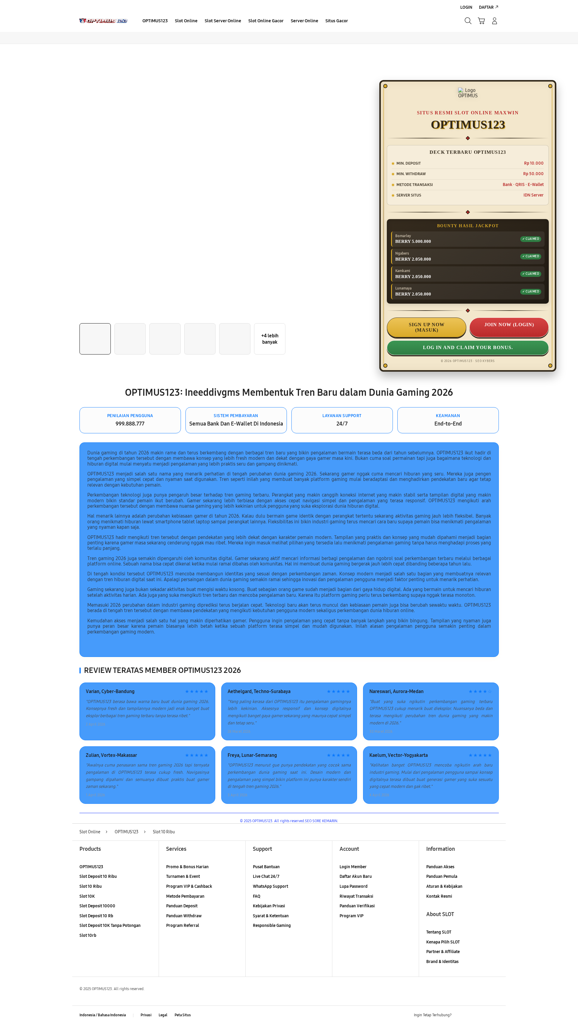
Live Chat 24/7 (266, 876)
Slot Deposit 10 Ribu (98, 876)
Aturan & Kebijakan (444, 886)
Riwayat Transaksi (356, 896)
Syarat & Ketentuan (271, 915)
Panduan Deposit (181, 906)
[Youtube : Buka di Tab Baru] (495, 1015)
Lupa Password (354, 886)
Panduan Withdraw (184, 915)
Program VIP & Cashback (189, 886)
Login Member (353, 866)
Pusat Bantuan (266, 866)
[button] (481, 20)
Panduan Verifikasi (357, 906)
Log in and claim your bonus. (468, 347)
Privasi (146, 1015)
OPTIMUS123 (91, 866)
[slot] (103, 21)
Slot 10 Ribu (90, 886)
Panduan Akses (440, 866)
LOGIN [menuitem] (466, 7)
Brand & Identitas (442, 961)
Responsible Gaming (272, 925)
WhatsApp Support (270, 886)
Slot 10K (87, 896)
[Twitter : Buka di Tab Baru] (471, 1015)
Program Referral (182, 925)
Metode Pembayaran (185, 896)
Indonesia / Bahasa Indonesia (102, 1015)
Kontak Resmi (439, 896)
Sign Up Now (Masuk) (427, 327)
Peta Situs (183, 1015)
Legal (163, 1015)
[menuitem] (155, 21)
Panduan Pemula (441, 876)
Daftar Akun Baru (356, 876)
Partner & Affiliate (443, 951)
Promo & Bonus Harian (187, 866)
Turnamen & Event (183, 876)
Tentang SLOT (438, 932)
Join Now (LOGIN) (509, 324)
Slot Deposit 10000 (97, 906)
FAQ (256, 896)
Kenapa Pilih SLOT (443, 942)
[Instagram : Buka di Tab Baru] (483, 1015)
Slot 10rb (87, 935)
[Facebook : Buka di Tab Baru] (459, 1015)
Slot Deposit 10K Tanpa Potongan (110, 925)
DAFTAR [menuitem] (486, 7)
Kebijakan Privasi (269, 906)
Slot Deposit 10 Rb (96, 915)
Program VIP (351, 915)
